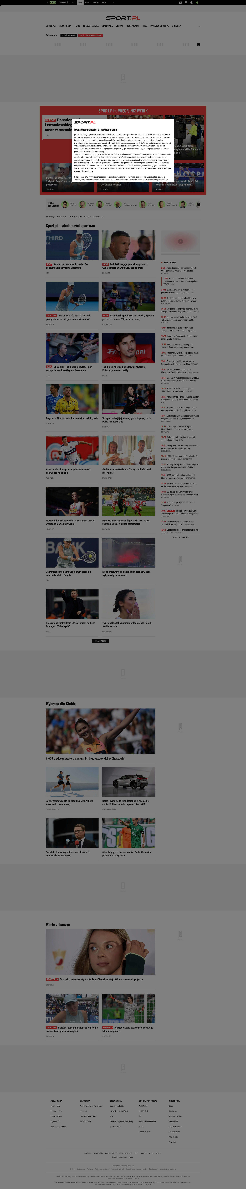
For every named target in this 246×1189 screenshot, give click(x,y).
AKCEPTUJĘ (163, 177)
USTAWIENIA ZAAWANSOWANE (91, 177)
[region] (123, 150)
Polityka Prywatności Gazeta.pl (150, 168)
